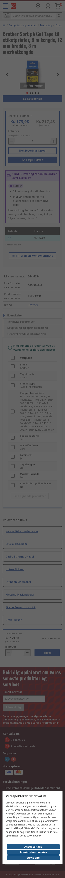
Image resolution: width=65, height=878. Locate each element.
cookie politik (34, 835)
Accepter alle (33, 846)
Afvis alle (33, 857)
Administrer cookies (33, 852)
